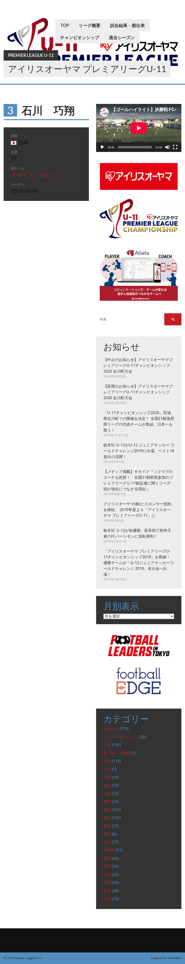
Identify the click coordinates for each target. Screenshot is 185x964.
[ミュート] (167, 147)
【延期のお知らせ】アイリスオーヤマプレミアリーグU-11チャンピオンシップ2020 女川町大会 (138, 392)
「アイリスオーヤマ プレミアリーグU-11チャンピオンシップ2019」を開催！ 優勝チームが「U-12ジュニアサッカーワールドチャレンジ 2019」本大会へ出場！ (138, 563)
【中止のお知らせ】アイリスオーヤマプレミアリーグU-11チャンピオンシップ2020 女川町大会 (138, 365)
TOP (64, 25)
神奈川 (109, 850)
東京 (107, 818)
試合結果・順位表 (127, 25)
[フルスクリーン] (175, 147)
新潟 (107, 809)
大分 (107, 769)
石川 (107, 842)
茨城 (107, 874)
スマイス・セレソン (37, 175)
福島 (107, 858)
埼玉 (107, 761)
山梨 (107, 793)
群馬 (107, 866)
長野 (107, 891)
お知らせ (111, 728)
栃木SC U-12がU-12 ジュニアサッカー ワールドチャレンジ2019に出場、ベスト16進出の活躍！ (138, 451)
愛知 (107, 801)
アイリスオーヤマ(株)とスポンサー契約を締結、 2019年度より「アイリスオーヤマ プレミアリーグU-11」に (137, 510)
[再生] (102, 147)
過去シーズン (122, 37)
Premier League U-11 (31, 55)
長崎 (107, 882)
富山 (107, 785)
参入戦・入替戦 (116, 753)
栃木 (107, 826)
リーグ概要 (89, 25)
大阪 (107, 777)
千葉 (107, 745)
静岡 (107, 899)
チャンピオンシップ (79, 37)
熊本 (107, 834)
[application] (138, 128)
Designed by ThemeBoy (166, 958)
